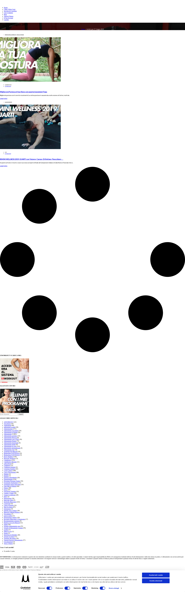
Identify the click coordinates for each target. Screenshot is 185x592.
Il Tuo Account (8, 18)
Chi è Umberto (8, 13)
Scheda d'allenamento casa (12, 526)
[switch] (67, 588)
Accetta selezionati (155, 581)
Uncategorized (8, 542)
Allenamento (8, 102)
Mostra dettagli (114, 588)
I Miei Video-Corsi (9, 9)
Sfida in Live (8, 531)
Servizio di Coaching (10, 11)
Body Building (8, 457)
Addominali (7, 425)
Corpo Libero (8, 470)
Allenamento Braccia (10, 437)
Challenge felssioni (9, 467)
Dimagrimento (8, 479)
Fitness (6, 488)
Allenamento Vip (9, 450)
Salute (6, 524)
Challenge (7, 465)
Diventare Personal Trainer (12, 481)
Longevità (7, 503)
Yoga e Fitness (20, 34)
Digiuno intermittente (10, 477)
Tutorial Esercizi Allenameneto (13, 540)
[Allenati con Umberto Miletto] (14, 412)
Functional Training (10, 491)
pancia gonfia (8, 516)
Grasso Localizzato (10, 495)
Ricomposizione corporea (11, 521)
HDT (5, 496)
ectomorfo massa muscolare (12, 484)
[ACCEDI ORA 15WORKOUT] (14, 382)
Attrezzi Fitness (8, 16)
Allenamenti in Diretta (10, 432)
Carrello (6, 20)
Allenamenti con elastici (11, 430)
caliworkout (7, 463)
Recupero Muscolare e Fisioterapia (14, 519)
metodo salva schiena (10, 510)
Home (6, 7)
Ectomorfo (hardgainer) (11, 483)
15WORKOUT (8, 422)
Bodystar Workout (9, 458)
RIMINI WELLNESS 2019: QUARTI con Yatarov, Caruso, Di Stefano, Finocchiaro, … (31, 159)
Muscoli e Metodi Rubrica (12, 512)
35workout (7, 423)
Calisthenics (7, 460)
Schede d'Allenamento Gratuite (13, 528)
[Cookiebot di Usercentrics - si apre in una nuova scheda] (25, 588)
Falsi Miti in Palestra (10, 486)
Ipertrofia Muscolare (10, 502)
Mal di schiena (8, 507)
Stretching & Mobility (10, 34)
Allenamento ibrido (10, 444)
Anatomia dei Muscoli (10, 451)
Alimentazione (8, 429)
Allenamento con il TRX (11, 439)
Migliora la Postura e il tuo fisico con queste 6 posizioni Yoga (23, 92)
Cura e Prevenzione (10, 472)
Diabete (6, 474)
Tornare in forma (9, 536)
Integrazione (7, 498)
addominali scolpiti (9, 427)
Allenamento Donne (10, 441)
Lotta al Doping (8, 505)
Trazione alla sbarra (10, 538)
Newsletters (7, 514)
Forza (5, 490)
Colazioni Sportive (9, 469)
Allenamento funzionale (11, 443)
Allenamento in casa (10, 446)
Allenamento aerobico (10, 436)
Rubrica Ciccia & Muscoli (12, 523)
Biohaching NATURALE (12, 453)
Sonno (6, 533)
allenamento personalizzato (12, 448)
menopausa (7, 509)
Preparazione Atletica (10, 517)
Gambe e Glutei (8, 493)
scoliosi (6, 530)
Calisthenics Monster (10, 462)
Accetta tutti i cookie (156, 575)
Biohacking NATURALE (12, 455)
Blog (5, 14)
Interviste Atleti (8, 500)
